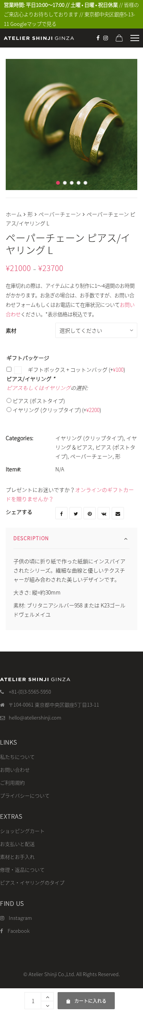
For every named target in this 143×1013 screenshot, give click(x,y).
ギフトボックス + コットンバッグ (76, 369)
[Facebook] (98, 38)
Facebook (19, 930)
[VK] (104, 513)
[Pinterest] (90, 513)
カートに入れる (86, 998)
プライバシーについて (25, 795)
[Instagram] (105, 38)
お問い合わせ (15, 769)
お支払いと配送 (17, 843)
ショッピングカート (22, 830)
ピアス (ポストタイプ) (39, 400)
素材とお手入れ (17, 856)
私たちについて (17, 756)
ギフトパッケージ (27, 357)
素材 (11, 330)
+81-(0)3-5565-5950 (30, 691)
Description (31, 538)
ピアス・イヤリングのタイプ (32, 882)
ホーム (14, 214)
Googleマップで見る (33, 23)
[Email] (118, 513)
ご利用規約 (12, 782)
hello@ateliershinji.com (35, 717)
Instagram (20, 917)
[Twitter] (75, 513)
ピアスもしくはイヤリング (38, 388)
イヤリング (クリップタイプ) (57, 410)
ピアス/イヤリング (30, 378)
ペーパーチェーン (60, 214)
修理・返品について (22, 869)
